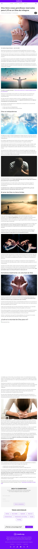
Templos (31, 516)
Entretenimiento (8, 516)
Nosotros (25, 3)
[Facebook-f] (14, 547)
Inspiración (21, 3)
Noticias (16, 3)
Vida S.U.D (30, 513)
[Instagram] (10, 547)
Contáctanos (12, 544)
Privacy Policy (18, 544)
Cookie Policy (25, 544)
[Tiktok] (17, 547)
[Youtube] (20, 547)
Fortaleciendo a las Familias (21, 516)
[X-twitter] (24, 547)
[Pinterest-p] (27, 547)
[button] (2, 3)
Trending (11, 3)
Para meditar (15, 513)
